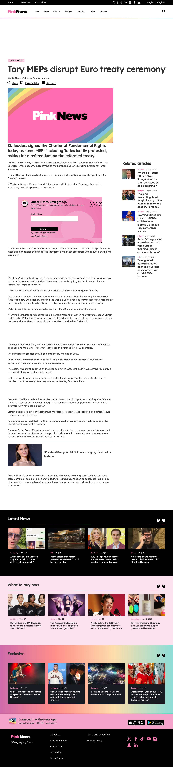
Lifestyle (68, 11)
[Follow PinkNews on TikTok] (142, 739)
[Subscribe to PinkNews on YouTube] (149, 739)
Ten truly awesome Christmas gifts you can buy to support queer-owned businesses (145, 626)
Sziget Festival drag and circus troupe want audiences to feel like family (25, 694)
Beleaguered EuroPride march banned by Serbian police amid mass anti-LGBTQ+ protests (148, 268)
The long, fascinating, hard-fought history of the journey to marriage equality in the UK (149, 200)
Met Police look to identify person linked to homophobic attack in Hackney (145, 559)
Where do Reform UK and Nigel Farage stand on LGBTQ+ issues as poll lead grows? (148, 179)
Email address (40, 214)
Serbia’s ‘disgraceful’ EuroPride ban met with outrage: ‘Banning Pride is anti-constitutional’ (149, 246)
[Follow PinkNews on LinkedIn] (139, 2)
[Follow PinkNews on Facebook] (136, 739)
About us (55, 734)
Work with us (41, 2)
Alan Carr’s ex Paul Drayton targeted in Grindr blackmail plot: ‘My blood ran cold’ (24, 559)
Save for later (32, 83)
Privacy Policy (41, 236)
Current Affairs (16, 60)
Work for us (56, 758)
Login (150, 2)
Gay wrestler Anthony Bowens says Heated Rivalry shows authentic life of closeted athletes (65, 695)
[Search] (163, 11)
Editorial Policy (58, 740)
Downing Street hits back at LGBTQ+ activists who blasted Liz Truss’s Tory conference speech (149, 223)
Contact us (56, 746)
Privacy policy (94, 740)
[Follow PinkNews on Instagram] (155, 739)
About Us (12, 2)
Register (161, 2)
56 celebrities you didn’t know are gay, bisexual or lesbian (77, 454)
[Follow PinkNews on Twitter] (129, 739)
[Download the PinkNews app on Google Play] (155, 722)
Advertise (25, 2)
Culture (56, 11)
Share (15, 83)
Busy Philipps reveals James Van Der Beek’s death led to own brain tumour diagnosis (104, 559)
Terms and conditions (98, 734)
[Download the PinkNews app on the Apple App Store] (136, 722)
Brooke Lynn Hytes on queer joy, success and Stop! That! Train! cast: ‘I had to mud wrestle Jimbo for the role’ (146, 695)
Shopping (80, 11)
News (46, 11)
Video (92, 11)
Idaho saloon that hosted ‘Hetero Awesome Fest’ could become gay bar (64, 559)
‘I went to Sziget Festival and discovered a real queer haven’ (106, 693)
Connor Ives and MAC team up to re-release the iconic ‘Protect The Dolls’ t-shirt (25, 626)
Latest (36, 11)
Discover (103, 11)
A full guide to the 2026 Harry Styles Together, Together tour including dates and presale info (106, 626)
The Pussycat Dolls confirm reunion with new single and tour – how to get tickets (64, 626)
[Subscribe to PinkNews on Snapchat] (129, 746)
